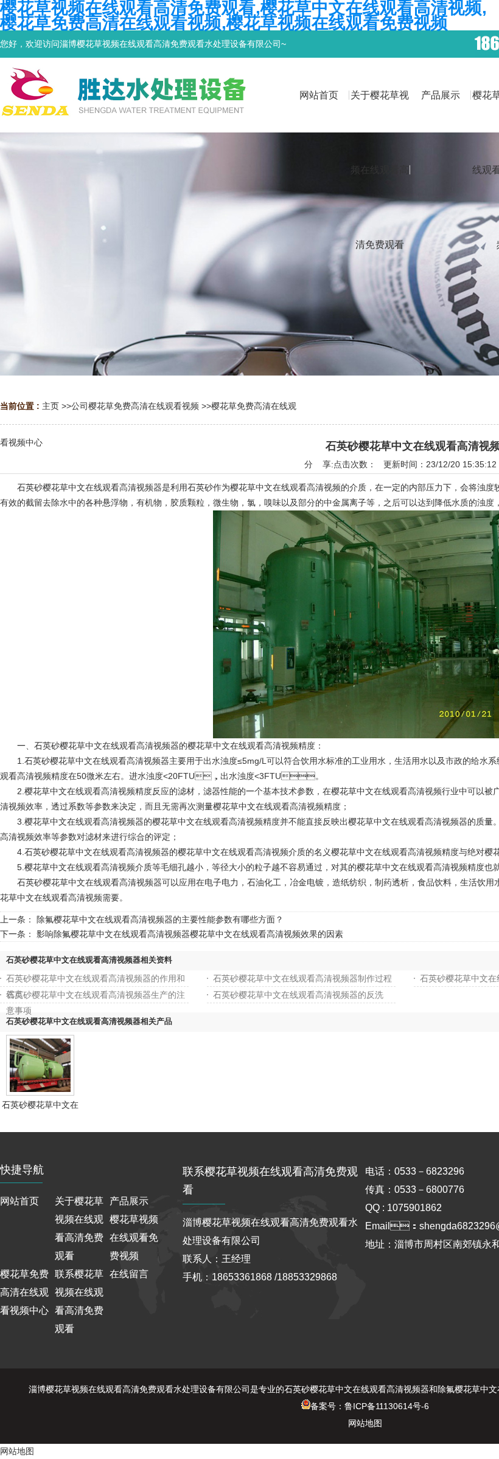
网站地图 (365, 1423)
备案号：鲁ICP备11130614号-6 (369, 1406)
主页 (50, 406)
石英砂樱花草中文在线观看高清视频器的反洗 (298, 995)
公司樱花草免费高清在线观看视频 (135, 406)
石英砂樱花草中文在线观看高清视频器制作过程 (302, 978)
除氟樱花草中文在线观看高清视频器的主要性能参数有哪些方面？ (160, 919)
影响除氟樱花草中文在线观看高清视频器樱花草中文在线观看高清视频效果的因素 (190, 934)
